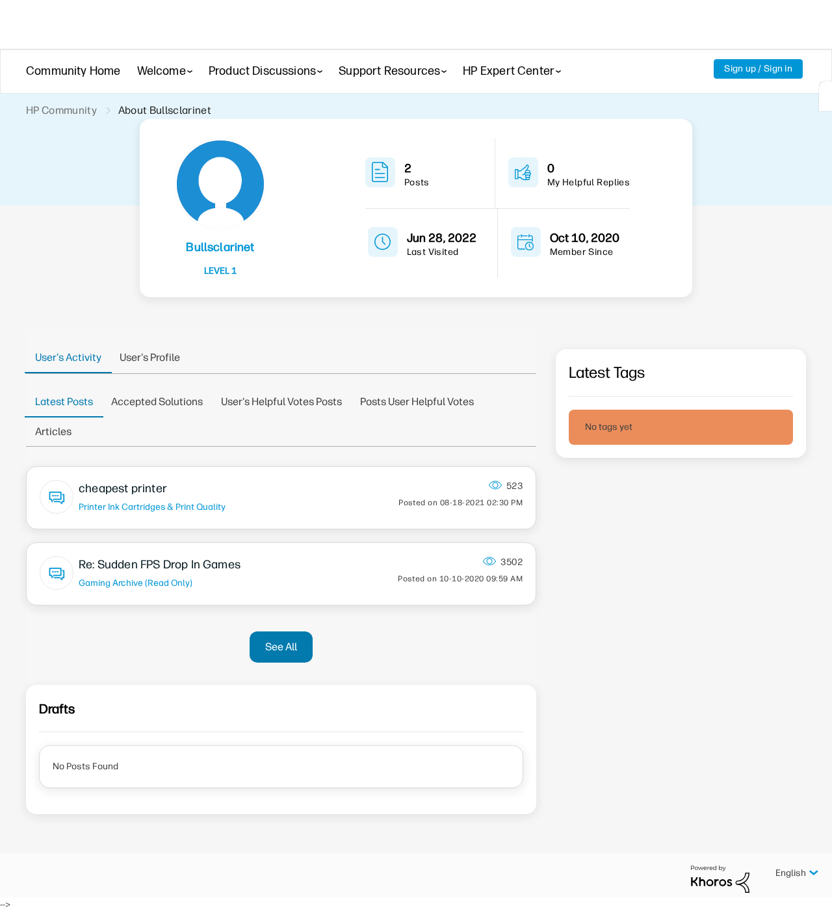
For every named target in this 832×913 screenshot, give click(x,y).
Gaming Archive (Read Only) (135, 582)
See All (281, 647)
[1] (825, 96)
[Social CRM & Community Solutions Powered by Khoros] (720, 878)
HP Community (61, 110)
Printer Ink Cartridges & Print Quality (152, 506)
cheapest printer (123, 488)
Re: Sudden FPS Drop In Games (159, 564)
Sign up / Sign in (758, 68)
